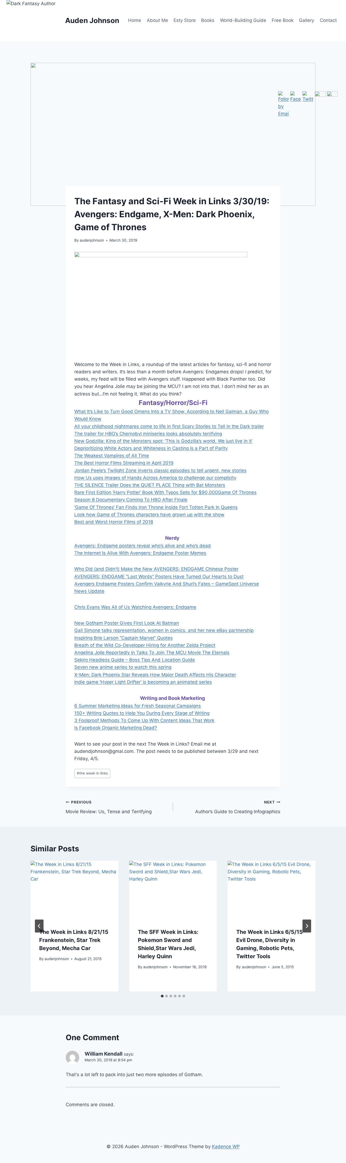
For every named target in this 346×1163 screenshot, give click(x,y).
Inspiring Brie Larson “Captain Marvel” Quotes (123, 638)
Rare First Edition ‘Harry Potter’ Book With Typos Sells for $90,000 (146, 492)
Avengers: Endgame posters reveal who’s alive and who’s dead (142, 545)
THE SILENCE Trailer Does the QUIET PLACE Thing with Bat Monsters (149, 485)
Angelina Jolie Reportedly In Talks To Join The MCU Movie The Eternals (151, 652)
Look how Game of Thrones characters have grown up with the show (149, 514)
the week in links (92, 773)
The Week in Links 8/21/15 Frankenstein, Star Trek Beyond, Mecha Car (73, 940)
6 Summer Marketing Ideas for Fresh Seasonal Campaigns (137, 706)
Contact (328, 20)
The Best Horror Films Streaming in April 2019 (124, 463)
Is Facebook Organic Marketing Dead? (115, 727)
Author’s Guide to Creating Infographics (237, 807)
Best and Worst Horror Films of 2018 (113, 522)
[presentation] (74, 890)
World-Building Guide (243, 20)
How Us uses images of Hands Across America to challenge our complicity (155, 477)
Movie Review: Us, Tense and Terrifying (109, 807)
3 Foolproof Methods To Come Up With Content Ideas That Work (144, 720)
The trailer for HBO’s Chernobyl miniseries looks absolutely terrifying (148, 433)
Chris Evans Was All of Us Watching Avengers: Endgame (135, 607)
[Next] (306, 926)
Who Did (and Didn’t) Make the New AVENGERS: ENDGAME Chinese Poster (156, 569)
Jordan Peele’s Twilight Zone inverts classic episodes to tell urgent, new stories (160, 470)
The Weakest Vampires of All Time (111, 455)
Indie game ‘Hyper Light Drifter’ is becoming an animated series (143, 682)
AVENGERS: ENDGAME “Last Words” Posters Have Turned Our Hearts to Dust (159, 576)
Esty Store (185, 20)
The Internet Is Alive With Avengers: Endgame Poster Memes (140, 553)
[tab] (162, 996)
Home (134, 20)
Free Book (283, 20)
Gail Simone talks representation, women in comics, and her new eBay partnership (164, 630)
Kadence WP (226, 1146)
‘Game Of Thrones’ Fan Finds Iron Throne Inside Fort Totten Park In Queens (156, 507)
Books (207, 20)
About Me (157, 20)
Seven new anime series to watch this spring (122, 667)
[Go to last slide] (39, 926)
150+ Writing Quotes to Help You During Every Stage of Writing (141, 713)
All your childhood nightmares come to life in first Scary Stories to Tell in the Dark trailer (169, 426)
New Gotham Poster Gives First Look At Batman (126, 623)
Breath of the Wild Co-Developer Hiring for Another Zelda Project (144, 645)
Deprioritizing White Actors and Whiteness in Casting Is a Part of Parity (151, 448)
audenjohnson (92, 240)
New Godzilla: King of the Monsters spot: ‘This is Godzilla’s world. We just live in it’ (163, 441)
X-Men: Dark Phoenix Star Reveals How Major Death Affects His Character (155, 674)
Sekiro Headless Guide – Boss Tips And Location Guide (134, 660)
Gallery (306, 20)
